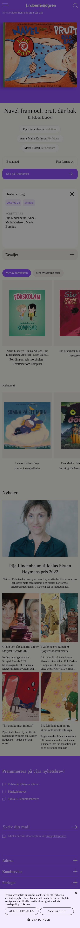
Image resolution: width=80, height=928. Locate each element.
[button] (40, 919)
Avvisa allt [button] (57, 911)
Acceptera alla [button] (21, 911)
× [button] (75, 892)
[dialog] (40, 464)
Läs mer (32, 904)
